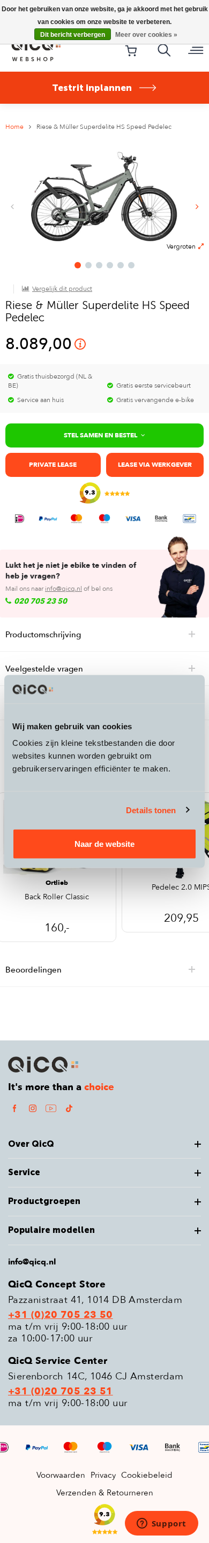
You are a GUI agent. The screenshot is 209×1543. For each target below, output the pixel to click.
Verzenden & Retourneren (104, 1492)
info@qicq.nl (63, 588)
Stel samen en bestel (100, 435)
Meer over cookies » (146, 34)
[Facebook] (14, 1108)
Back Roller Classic (57, 897)
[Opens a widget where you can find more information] (161, 1524)
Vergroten (181, 246)
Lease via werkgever (155, 464)
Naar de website (104, 843)
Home (14, 126)
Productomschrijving (43, 634)
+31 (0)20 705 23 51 (60, 1392)
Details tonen (151, 809)
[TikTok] (69, 1108)
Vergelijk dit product (62, 288)
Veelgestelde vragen (44, 669)
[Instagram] (32, 1108)
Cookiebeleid (147, 1475)
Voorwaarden (60, 1475)
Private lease (53, 464)
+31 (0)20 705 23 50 (60, 1315)
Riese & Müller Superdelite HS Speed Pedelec (103, 126)
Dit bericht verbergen (72, 34)
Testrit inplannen (92, 87)
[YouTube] (50, 1108)
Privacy (103, 1475)
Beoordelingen (33, 970)
